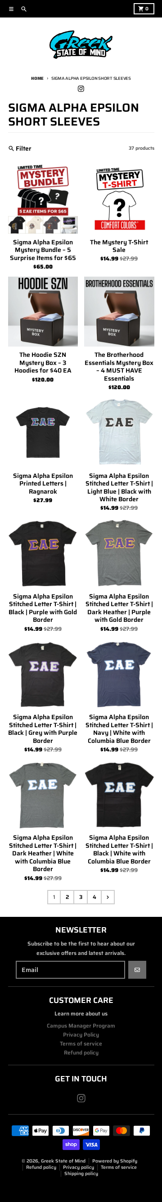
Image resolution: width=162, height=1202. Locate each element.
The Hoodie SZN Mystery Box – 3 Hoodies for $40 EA (43, 363)
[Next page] (107, 897)
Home (37, 78)
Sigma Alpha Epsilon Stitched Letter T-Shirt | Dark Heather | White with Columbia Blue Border (42, 853)
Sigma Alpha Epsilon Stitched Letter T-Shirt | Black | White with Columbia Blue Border (119, 849)
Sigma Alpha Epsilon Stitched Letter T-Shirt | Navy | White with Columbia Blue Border (119, 729)
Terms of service (119, 1167)
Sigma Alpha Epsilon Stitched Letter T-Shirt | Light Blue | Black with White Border (119, 487)
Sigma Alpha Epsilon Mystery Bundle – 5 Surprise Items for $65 (43, 250)
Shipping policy (81, 1173)
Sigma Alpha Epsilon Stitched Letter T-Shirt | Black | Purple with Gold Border (43, 608)
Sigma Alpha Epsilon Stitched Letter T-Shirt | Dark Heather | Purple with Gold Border (119, 608)
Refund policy (41, 1167)
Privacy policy (78, 1167)
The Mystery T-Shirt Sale (119, 246)
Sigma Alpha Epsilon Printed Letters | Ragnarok (43, 484)
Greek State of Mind (63, 1161)
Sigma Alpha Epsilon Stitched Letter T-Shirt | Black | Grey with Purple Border (42, 729)
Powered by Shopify (114, 1161)
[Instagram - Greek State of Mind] (81, 88)
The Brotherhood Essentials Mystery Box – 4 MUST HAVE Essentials (119, 366)
